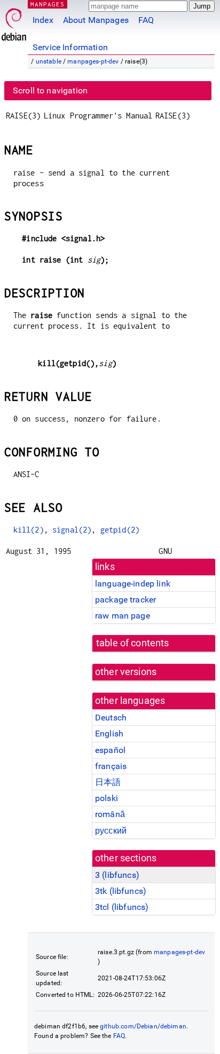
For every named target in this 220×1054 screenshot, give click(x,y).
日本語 (108, 782)
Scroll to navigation (50, 90)
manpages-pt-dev (93, 61)
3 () (117, 875)
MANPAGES (47, 4)
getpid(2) (119, 529)
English (109, 733)
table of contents (132, 643)
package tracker (125, 600)
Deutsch (111, 717)
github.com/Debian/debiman (143, 1026)
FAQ (146, 20)
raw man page (122, 616)
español (110, 750)
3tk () (120, 891)
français (111, 766)
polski (106, 798)
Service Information (70, 47)
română (110, 814)
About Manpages (96, 20)
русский (111, 831)
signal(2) (71, 529)
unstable (48, 61)
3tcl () (121, 907)
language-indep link (132, 583)
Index (43, 20)
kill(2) (28, 529)
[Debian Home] (14, 21)
